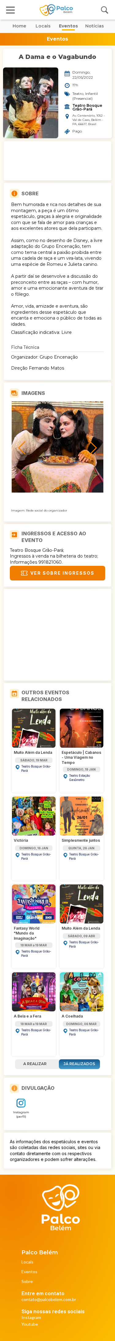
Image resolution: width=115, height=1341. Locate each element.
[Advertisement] (58, 161)
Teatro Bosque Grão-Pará (87, 107)
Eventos (29, 1272)
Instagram (31, 1317)
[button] (53, 488)
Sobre (27, 1281)
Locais (27, 1262)
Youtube (29, 1324)
